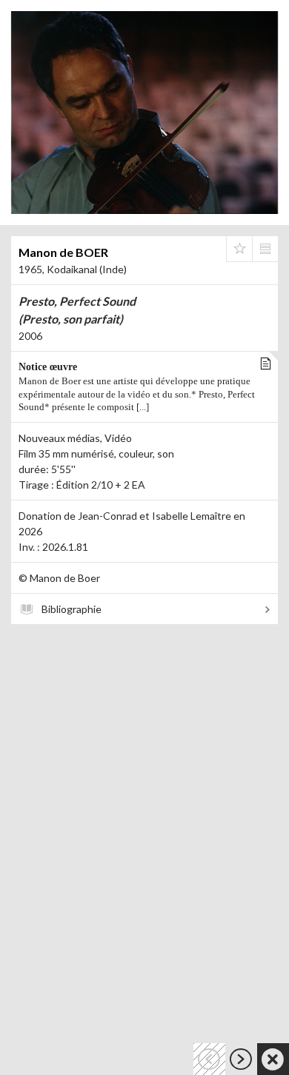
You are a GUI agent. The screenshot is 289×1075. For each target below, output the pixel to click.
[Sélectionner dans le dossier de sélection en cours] (239, 248)
